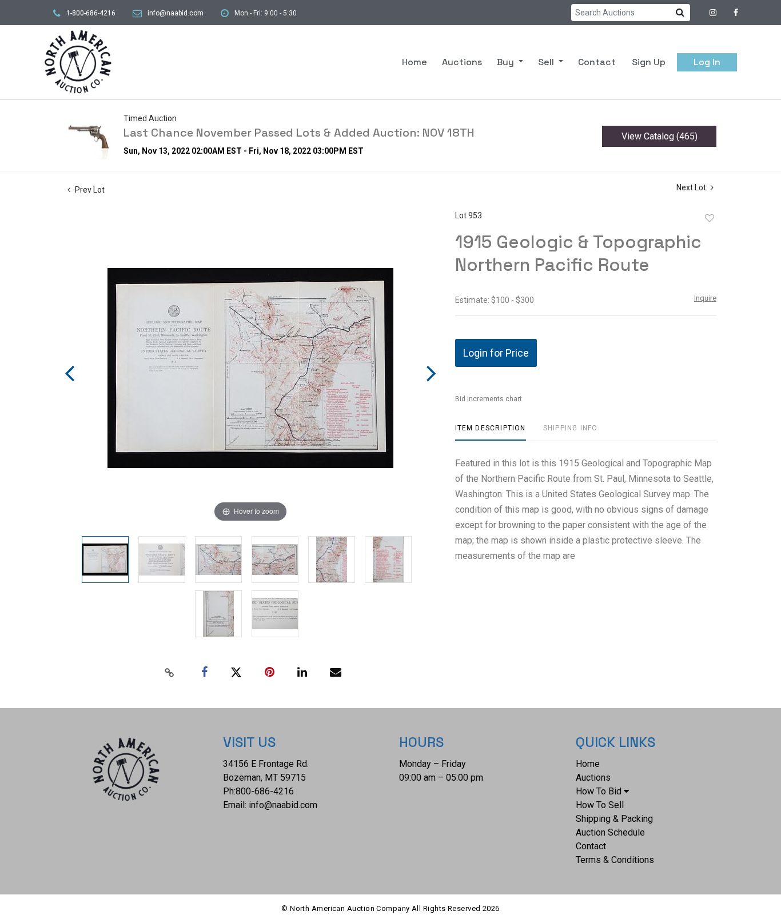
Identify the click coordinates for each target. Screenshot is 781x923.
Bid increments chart (488, 399)
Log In (707, 62)
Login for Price (496, 353)
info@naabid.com (176, 13)
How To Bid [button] (598, 791)
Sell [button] (547, 62)
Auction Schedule (610, 832)
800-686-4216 (265, 791)
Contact (597, 62)
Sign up (649, 62)
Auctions (462, 62)
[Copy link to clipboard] (170, 673)
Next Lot (692, 187)
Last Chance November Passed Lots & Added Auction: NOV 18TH (299, 132)
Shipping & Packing (614, 818)
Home (414, 62)
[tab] (490, 432)
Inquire (705, 298)
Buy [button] (506, 62)
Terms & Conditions (615, 859)
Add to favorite (709, 218)
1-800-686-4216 (90, 13)
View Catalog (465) (659, 136)
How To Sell (600, 805)
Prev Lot (89, 189)
